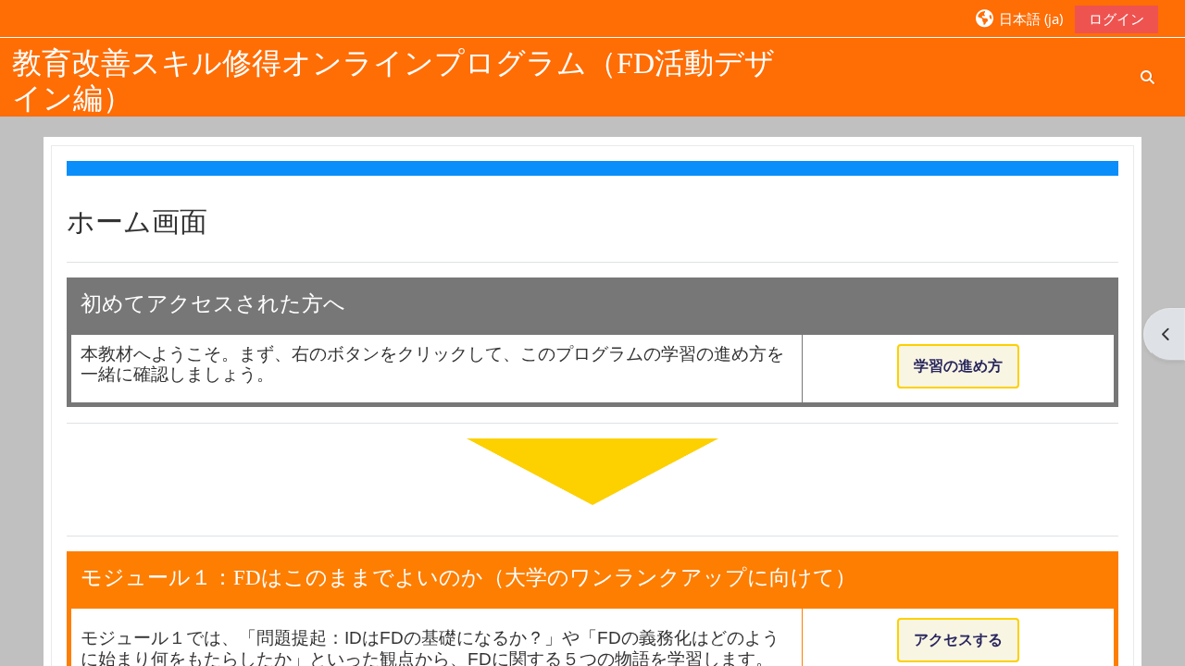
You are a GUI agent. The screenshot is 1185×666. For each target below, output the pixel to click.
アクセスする (958, 640)
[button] (1018, 18)
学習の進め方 (958, 366)
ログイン (1116, 18)
